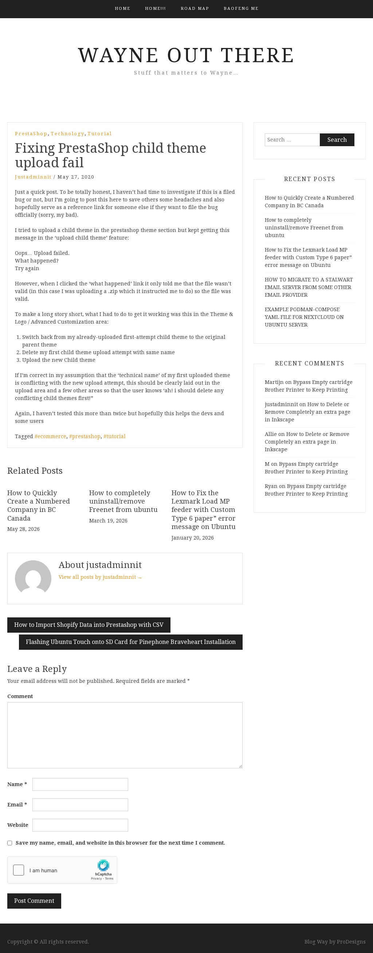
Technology (68, 133)
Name (17, 784)
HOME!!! (155, 8)
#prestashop (85, 436)
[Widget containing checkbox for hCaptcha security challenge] (62, 870)
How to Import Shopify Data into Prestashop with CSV (89, 624)
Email (17, 805)
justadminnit (33, 177)
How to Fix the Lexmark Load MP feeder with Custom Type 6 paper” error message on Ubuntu (204, 510)
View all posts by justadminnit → (100, 577)
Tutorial (99, 133)
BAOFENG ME (241, 8)
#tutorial (114, 436)
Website (17, 825)
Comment (20, 696)
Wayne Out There (186, 55)
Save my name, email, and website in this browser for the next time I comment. (120, 843)
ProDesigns (351, 942)
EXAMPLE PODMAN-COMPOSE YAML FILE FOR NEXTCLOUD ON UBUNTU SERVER (304, 317)
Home (122, 8)
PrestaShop (31, 133)
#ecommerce (50, 436)
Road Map (195, 8)
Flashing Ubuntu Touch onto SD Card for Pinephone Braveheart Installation (131, 641)
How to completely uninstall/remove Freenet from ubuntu (123, 501)
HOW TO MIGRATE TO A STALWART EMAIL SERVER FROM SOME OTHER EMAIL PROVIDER (309, 287)
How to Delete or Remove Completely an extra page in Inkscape (307, 412)
